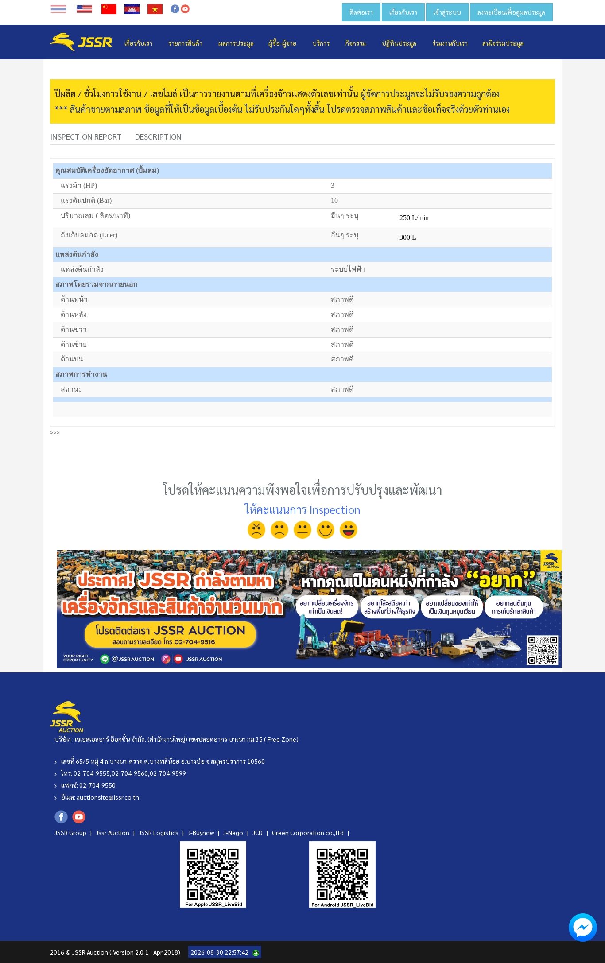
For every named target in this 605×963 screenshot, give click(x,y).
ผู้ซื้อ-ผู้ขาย (282, 43)
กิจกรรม (355, 43)
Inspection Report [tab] (86, 136)
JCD (258, 832)
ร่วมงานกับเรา (450, 43)
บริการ (321, 43)
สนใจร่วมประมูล (503, 43)
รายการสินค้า (185, 43)
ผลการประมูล (236, 43)
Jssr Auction (113, 832)
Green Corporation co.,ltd (308, 832)
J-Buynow (201, 832)
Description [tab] (158, 136)
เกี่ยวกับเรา (403, 12)
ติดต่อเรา (361, 12)
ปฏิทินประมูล (399, 43)
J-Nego (233, 832)
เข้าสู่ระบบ (447, 12)
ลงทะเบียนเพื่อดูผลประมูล (511, 12)
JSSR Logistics (159, 832)
